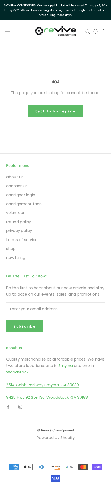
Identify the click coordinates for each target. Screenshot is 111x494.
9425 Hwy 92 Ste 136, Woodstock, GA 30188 (47, 397)
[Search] (87, 31)
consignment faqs (24, 203)
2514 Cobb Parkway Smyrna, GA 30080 (42, 385)
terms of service (22, 239)
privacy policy (19, 230)
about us (14, 176)
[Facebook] (8, 407)
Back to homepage (55, 111)
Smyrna (65, 365)
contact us (16, 186)
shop (11, 248)
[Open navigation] (7, 31)
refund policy (18, 221)
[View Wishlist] (95, 31)
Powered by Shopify (56, 437)
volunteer (15, 212)
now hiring (15, 257)
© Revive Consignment (55, 430)
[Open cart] (104, 31)
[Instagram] (20, 407)
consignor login (20, 194)
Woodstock (17, 372)
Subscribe (25, 326)
